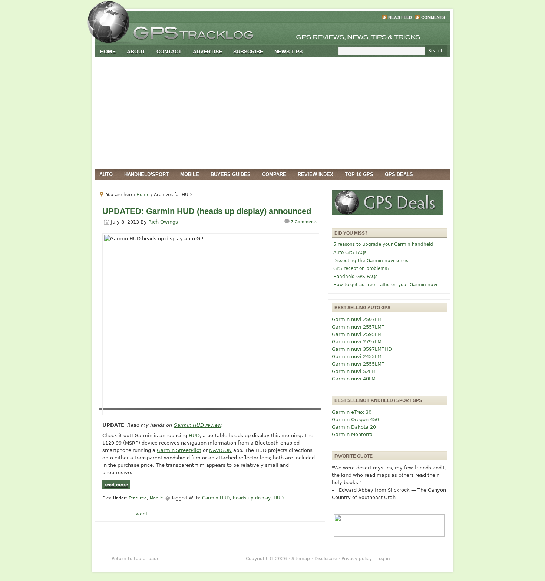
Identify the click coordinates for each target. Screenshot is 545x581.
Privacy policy (356, 558)
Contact (169, 52)
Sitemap (300, 558)
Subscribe (248, 52)
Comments (433, 17)
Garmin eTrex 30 (351, 412)
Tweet (140, 513)
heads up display (252, 498)
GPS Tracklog (272, 31)
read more (116, 485)
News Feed (400, 17)
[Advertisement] (272, 113)
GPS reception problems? (361, 268)
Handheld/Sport (146, 174)
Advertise (207, 52)
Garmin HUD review (197, 425)
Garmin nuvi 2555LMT (358, 364)
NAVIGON (220, 450)
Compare (274, 174)
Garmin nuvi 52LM (354, 371)
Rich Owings (163, 222)
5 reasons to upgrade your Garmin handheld (383, 244)
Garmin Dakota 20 (354, 427)
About (136, 52)
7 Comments (304, 221)
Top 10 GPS (359, 174)
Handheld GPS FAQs (355, 276)
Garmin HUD (216, 498)
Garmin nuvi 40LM (354, 379)
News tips (288, 52)
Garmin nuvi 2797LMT (358, 341)
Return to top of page (135, 558)
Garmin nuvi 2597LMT (358, 319)
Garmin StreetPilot (179, 450)
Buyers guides (231, 174)
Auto (106, 174)
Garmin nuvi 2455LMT (358, 356)
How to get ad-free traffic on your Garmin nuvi (385, 284)
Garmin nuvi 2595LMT (358, 334)
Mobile (189, 174)
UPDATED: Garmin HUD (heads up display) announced (206, 211)
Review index (315, 174)
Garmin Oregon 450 (355, 419)
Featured (138, 498)
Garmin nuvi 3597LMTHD (362, 349)
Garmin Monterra (352, 434)
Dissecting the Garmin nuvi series (370, 260)
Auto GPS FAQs (349, 252)
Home (108, 52)
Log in (383, 558)
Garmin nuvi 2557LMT (358, 327)
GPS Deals (399, 174)
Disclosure (325, 558)
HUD (194, 435)
